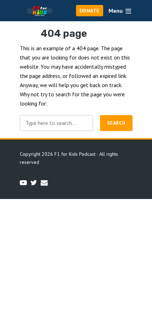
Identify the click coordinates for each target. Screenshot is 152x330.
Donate (90, 10)
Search (116, 123)
